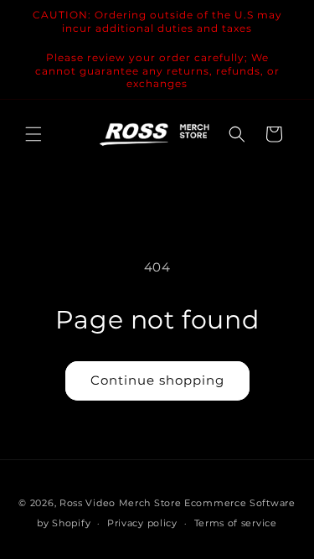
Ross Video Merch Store (120, 503)
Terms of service (235, 523)
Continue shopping (157, 380)
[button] (33, 134)
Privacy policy (142, 523)
